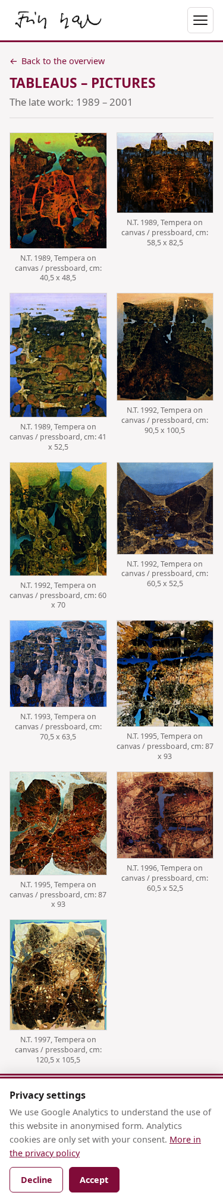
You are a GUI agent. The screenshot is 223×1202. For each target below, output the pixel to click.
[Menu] (200, 20)
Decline (36, 1179)
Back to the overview (57, 61)
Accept (94, 1179)
